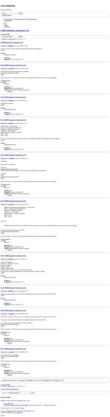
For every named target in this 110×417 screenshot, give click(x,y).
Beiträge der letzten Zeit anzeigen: (16, 380)
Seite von (11, 39)
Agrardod (11, 68)
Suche (5, 25)
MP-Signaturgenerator (31, 19)
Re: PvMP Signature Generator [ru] (13, 65)
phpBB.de (19, 412)
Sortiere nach (38, 380)
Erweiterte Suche (6, 15)
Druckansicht (7, 20)
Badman (10, 46)
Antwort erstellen (5, 34)
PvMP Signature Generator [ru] (15, 30)
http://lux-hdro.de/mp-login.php (9, 169)
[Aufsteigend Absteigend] (58, 380)
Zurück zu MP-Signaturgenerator (10, 389)
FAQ (5, 23)
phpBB (10, 411)
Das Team (7, 405)
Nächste (4, 380)
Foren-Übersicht (8, 19)
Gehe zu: (4, 392)
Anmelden (7, 26)
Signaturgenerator (19, 19)
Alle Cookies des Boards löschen (20, 405)
